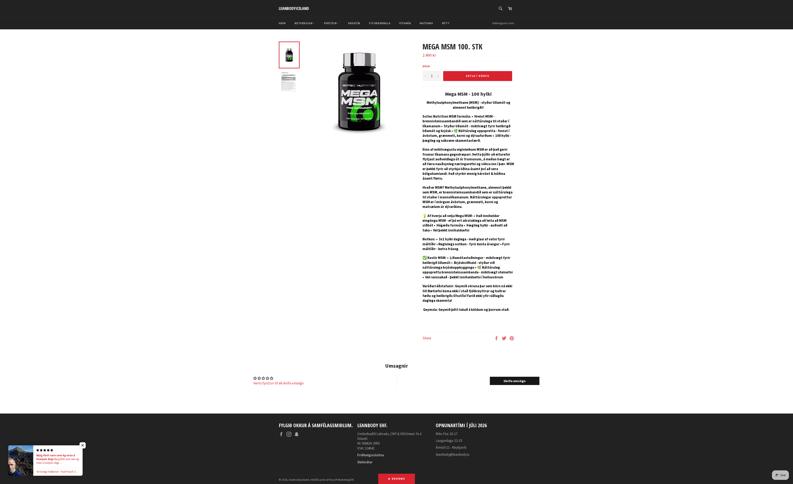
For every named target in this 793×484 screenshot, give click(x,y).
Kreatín (354, 23)
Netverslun (303, 23)
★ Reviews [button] (396, 478)
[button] (83, 445)
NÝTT (446, 23)
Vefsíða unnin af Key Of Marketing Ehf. (332, 480)
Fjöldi (426, 66)
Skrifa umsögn (514, 381)
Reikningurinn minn (503, 23)
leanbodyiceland (294, 8)
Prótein (330, 23)
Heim (282, 23)
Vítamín (405, 23)
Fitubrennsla (379, 23)
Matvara (426, 23)
